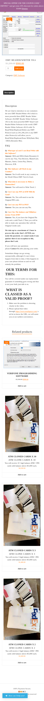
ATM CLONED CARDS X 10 (22, 456)
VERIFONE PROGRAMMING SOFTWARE (22, 374)
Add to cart (19, 68)
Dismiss (25, 9)
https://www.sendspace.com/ (26, 311)
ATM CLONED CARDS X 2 (22, 644)
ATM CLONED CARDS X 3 (22, 550)
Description (9, 93)
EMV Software (19, 75)
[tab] (9, 93)
